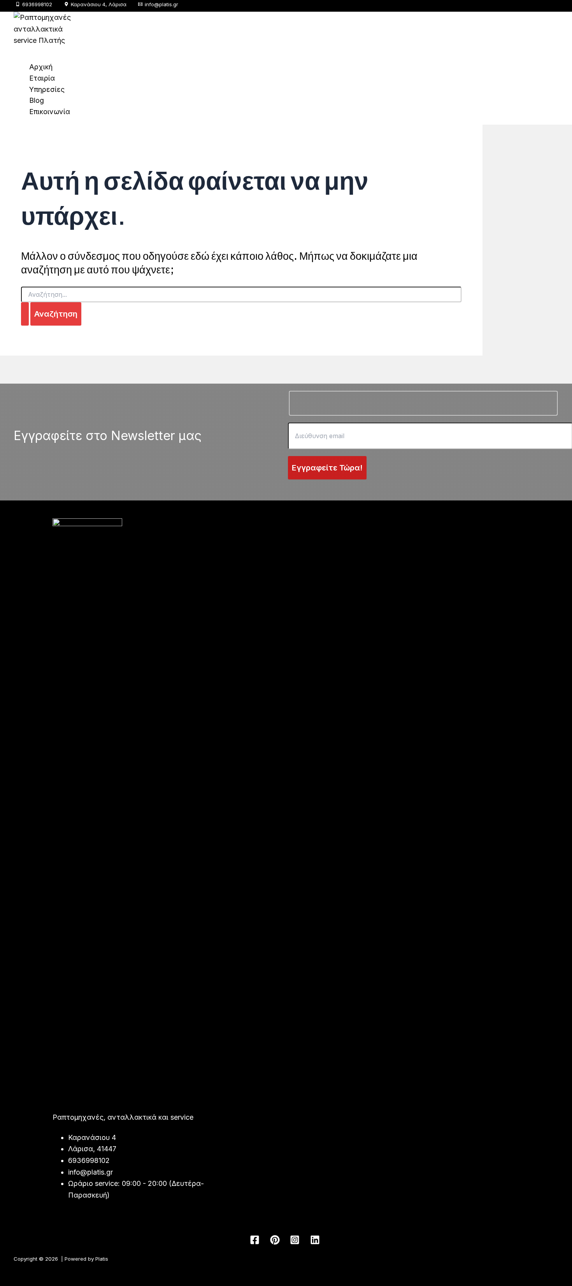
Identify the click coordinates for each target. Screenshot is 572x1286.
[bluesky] (316, 1243)
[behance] (296, 1243)
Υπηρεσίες (47, 89)
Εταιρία (42, 78)
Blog (36, 100)
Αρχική (41, 67)
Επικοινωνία (49, 111)
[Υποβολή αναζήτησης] (25, 314)
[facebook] (255, 1243)
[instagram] (276, 1243)
